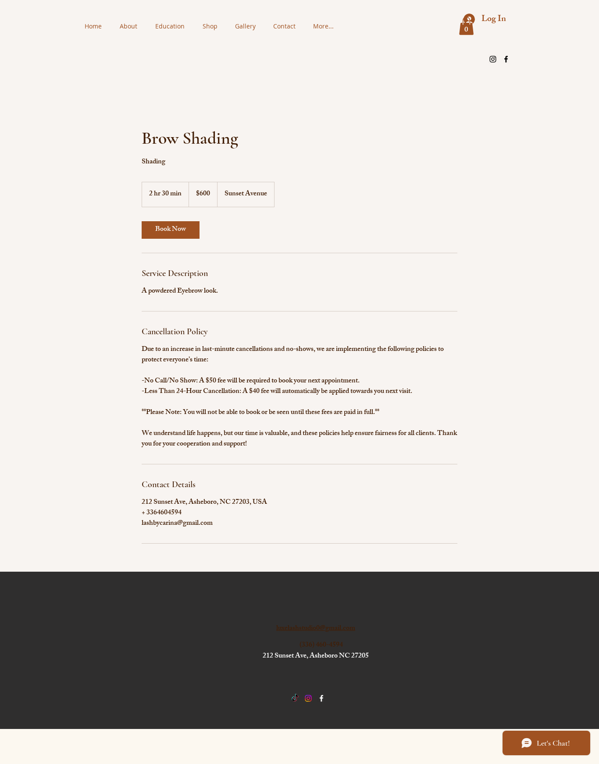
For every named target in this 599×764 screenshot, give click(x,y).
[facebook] (506, 59)
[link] (171, 230)
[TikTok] (295, 698)
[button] (466, 26)
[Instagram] (492, 59)
